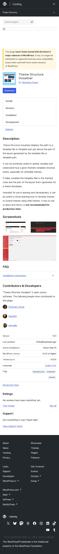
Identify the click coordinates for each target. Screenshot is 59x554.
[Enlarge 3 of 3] (52, 239)
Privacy (6, 457)
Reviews (10, 108)
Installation (11, 115)
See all (53, 405)
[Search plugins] (32, 22)
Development (12, 122)
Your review (9, 405)
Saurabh (13, 316)
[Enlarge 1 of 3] (24, 225)
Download (9, 90)
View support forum (13, 426)
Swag (35, 481)
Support (9, 129)
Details (9, 101)
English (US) (50, 365)
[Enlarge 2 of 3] (52, 225)
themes (52, 377)
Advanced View (11, 385)
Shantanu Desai (30, 82)
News (6, 448)
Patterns (35, 457)
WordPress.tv (11, 481)
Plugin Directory (10, 12)
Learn (5, 466)
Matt (6, 494)
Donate (36, 476)
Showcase (36, 443)
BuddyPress (10, 504)
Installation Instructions (14, 275)
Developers (8, 476)
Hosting (7, 452)
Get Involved (37, 466)
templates (51, 372)
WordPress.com (12, 489)
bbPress (8, 499)
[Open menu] (54, 4)
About (6, 443)
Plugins (34, 452)
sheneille (13, 325)
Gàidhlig (13, 516)
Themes (35, 448)
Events (34, 471)
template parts (39, 372)
